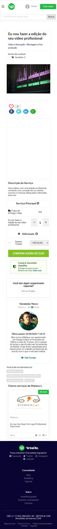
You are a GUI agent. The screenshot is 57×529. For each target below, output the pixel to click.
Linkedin (30, 459)
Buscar (51, 17)
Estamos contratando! (28, 500)
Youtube (29, 380)
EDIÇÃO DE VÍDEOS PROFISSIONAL (24, 376)
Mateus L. (22, 307)
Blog (28, 475)
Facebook (16, 456)
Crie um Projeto (28, 291)
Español (33, 526)
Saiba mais (37, 270)
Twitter (29, 456)
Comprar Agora (28, 253)
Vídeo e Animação (16, 44)
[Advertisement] (28, 148)
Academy (28, 478)
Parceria (28, 503)
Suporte (28, 481)
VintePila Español (29, 497)
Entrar (34, 6)
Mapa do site (9, 524)
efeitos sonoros (15, 380)
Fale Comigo (30, 358)
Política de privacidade (42, 524)
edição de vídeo (15, 371)
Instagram (43, 456)
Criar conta (48, 7)
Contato (24, 526)
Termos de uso (24, 524)
